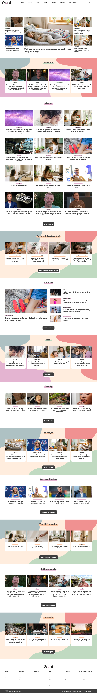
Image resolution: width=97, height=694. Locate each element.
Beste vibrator (82, 674)
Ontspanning (22, 678)
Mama (22, 2)
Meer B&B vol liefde (48, 605)
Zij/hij (50, 676)
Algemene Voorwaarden (82, 691)
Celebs (66, 678)
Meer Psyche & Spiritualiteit (48, 271)
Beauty (30, 2)
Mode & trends (37, 674)
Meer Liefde (48, 374)
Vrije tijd (67, 674)
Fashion (38, 2)
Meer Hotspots (48, 652)
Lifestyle (54, 2)
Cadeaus (36, 678)
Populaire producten (85, 671)
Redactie (64, 691)
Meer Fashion (48, 328)
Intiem (50, 680)
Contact (90, 691)
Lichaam (21, 680)
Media (66, 680)
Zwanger (7, 676)
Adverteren (74, 691)
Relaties (51, 678)
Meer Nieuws (48, 224)
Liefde (45, 2)
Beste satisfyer (82, 680)
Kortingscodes (73, 2)
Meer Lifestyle (48, 467)
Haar (20, 674)
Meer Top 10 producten (48, 557)
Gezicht (21, 676)
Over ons (69, 691)
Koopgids (62, 2)
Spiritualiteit (68, 676)
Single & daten (53, 674)
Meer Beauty (48, 421)
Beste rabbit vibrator (84, 676)
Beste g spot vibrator (84, 678)
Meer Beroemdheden (48, 512)
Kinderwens (8, 674)
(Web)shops (37, 676)
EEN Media (19, 691)
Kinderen (7, 678)
